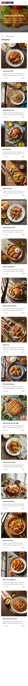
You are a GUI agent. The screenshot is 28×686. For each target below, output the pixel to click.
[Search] (22, 2)
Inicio (2, 36)
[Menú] (25, 2)
